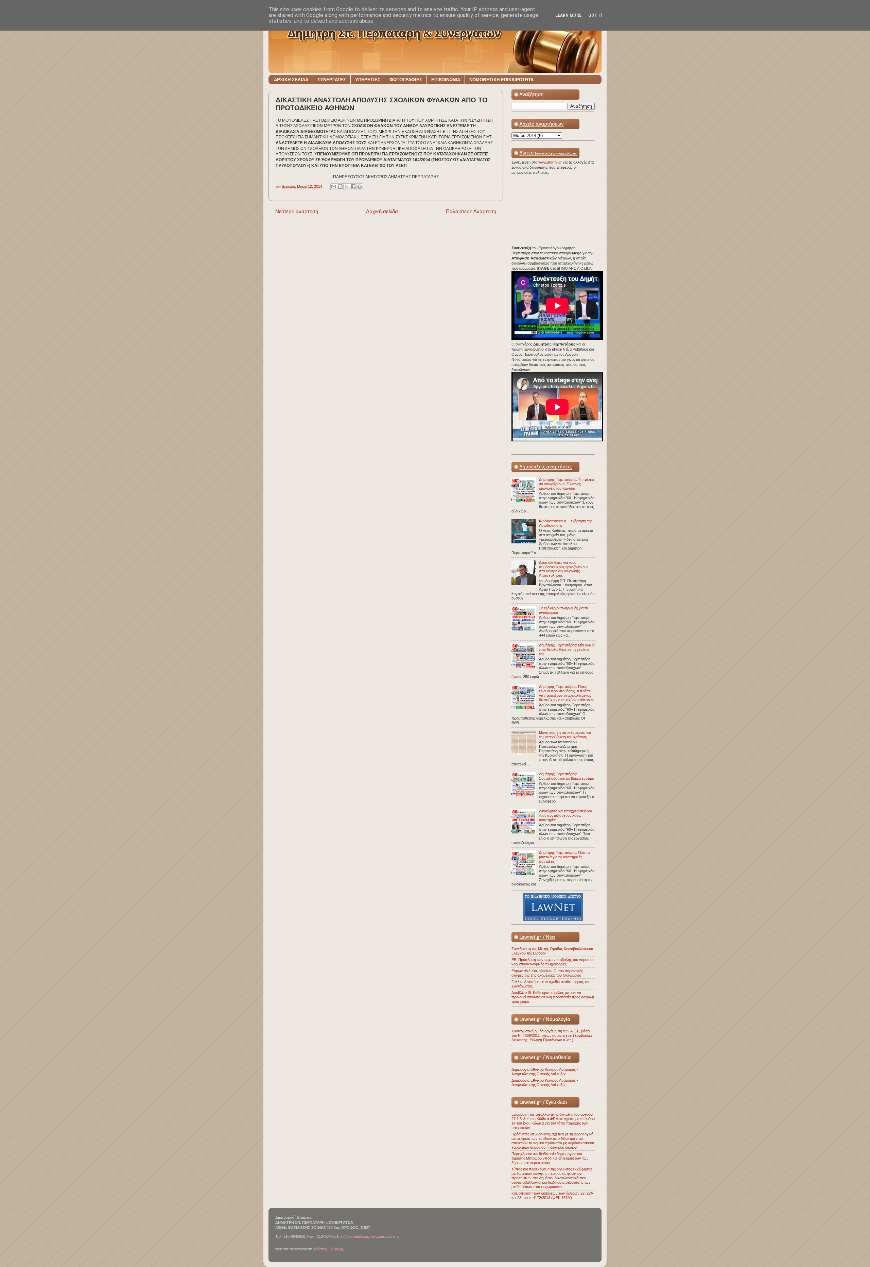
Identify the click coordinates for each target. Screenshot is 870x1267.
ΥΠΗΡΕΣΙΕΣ (367, 79)
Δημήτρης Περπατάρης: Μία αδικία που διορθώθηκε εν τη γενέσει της (566, 649)
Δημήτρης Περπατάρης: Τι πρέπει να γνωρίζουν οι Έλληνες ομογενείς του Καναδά (566, 483)
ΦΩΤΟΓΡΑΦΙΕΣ (405, 79)
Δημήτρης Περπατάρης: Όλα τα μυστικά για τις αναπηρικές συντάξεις (564, 856)
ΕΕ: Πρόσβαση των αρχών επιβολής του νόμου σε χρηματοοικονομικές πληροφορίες (552, 962)
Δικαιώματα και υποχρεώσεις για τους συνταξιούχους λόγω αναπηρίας (565, 815)
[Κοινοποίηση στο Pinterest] (359, 186)
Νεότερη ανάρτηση (296, 211)
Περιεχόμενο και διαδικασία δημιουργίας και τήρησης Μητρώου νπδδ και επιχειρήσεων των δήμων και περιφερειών (550, 1158)
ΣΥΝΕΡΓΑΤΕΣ (331, 79)
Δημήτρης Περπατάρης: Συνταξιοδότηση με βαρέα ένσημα (566, 776)
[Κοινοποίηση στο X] (346, 186)
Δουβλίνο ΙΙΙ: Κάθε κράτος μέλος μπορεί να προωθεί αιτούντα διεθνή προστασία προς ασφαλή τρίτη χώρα (552, 997)
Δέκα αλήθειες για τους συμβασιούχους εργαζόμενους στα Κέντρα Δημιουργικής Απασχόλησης (563, 569)
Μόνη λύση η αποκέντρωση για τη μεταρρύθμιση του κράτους (565, 734)
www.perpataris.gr (385, 1236)
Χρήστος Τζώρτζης (328, 1249)
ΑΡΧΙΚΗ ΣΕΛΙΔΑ (291, 79)
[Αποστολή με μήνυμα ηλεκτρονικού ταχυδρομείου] (333, 186)
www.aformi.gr (550, 162)
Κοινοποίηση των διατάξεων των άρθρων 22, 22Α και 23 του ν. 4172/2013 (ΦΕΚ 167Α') (552, 1195)
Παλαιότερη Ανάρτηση (471, 211)
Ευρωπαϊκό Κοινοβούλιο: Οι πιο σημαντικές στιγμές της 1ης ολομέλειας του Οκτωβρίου (547, 973)
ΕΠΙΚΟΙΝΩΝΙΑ (445, 79)
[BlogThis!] (340, 186)
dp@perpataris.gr (354, 1236)
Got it (595, 15)
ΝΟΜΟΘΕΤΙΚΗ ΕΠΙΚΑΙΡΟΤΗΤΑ (501, 79)
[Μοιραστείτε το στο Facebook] (353, 186)
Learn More (568, 15)
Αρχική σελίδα (382, 211)
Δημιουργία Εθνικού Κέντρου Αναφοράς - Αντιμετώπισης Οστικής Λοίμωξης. (544, 1071)
